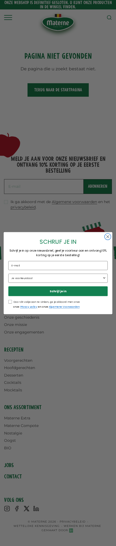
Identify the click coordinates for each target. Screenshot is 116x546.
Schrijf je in (58, 291)
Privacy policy (28, 306)
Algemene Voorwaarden (64, 306)
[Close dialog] (108, 236)
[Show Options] (104, 278)
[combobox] (56, 278)
